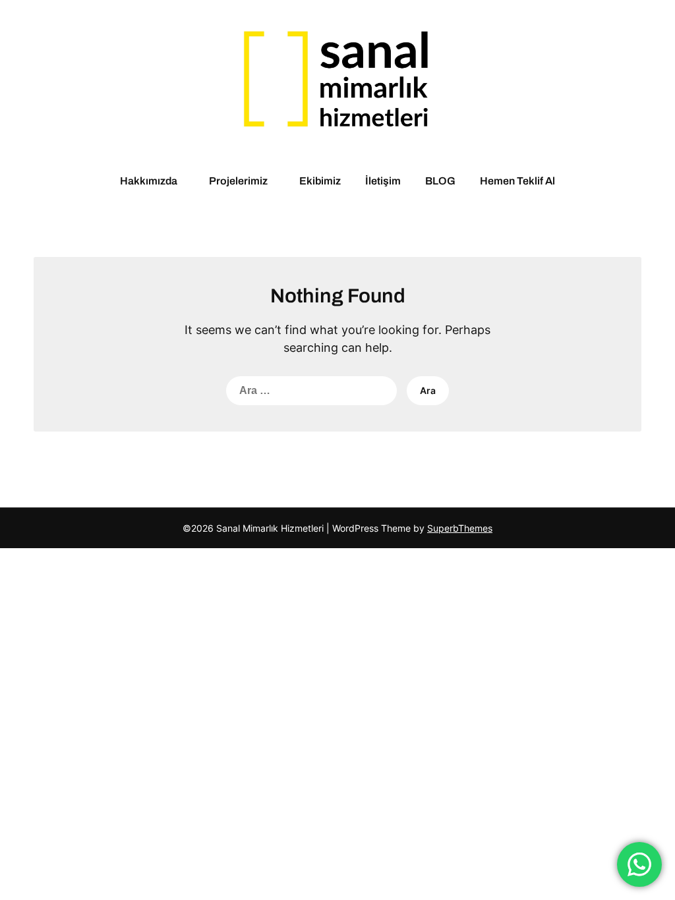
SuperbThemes (459, 528)
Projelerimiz (238, 180)
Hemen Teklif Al (517, 180)
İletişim (383, 180)
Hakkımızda (148, 180)
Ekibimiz (320, 180)
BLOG (440, 180)
